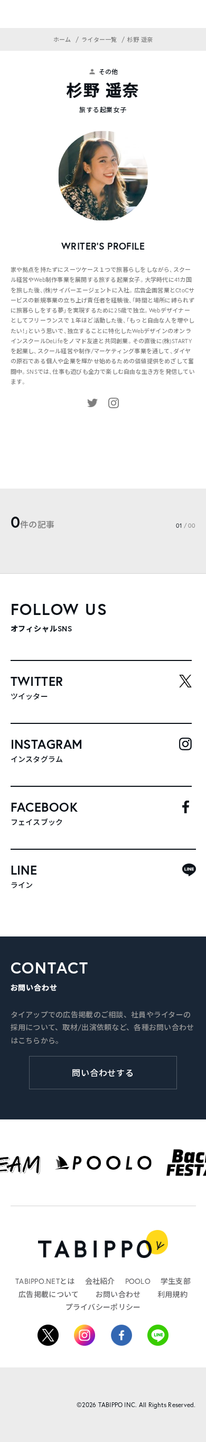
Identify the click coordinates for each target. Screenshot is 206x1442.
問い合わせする (103, 1072)
